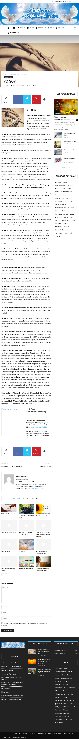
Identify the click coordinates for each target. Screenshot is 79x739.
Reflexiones (42, 28)
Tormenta (58, 233)
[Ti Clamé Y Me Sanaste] (9, 508)
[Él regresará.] (26, 544)
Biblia (52, 28)
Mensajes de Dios (14, 74)
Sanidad (58, 230)
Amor (65, 182)
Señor (64, 230)
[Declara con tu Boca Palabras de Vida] (43, 561)
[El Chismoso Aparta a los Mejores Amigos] (58, 160)
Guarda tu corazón (42, 516)
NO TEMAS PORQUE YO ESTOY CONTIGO (11, 678)
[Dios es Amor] (9, 544)
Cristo (57, 192)
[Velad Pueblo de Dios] (58, 144)
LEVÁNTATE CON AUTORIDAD (11, 467)
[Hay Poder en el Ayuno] (26, 561)
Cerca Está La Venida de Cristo (11, 666)
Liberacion (71, 201)
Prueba (65, 217)
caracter (70, 185)
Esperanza (66, 195)
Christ (64, 188)
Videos (32, 28)
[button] (75, 28)
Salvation (66, 227)
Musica (22, 28)
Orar (72, 208)
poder (72, 214)
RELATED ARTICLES (18, 498)
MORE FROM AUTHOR (34, 498)
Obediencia (59, 208)
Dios (71, 192)
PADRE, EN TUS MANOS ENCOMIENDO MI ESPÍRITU (44, 661)
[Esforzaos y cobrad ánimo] (58, 135)
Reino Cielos (66, 220)
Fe (67, 198)
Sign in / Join (72, 1)
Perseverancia (60, 214)
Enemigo (58, 195)
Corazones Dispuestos (8, 532)
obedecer (63, 204)
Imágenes (61, 28)
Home (5, 74)
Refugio (57, 220)
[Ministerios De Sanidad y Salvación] (39, 14)
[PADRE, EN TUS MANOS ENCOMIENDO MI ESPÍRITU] (32, 661)
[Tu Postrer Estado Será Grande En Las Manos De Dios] (32, 671)
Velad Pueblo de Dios (70, 141)
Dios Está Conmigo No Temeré (11, 699)
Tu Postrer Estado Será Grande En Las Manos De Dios (44, 671)
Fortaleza (58, 201)
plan (67, 214)
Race (71, 217)
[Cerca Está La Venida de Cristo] (26, 509)
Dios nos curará (60, 117)
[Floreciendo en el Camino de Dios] (43, 544)
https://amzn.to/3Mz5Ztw (39, 427)
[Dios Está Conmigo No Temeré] (9, 561)
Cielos (69, 188)
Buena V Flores (9, 85)
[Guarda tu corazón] (43, 509)
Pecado (57, 211)
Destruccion (65, 192)
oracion (66, 208)
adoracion (58, 182)
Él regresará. (23, 551)
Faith (63, 198)
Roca (73, 220)
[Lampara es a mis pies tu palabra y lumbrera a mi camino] (43, 525)
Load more (65, 167)
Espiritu (57, 198)
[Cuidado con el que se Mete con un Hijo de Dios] (32, 651)
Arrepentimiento (60, 185)
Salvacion (58, 227)
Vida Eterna (59, 236)
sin (68, 230)
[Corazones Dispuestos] (9, 525)
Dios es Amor (5, 551)
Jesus (65, 201)
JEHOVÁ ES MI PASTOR (43, 467)
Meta (57, 204)
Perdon (64, 211)
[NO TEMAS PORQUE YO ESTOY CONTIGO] (26, 525)
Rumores (58, 224)
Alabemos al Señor (69, 150)
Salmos (65, 224)
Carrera (57, 188)
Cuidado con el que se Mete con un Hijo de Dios (44, 651)
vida (71, 233)
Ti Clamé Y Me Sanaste (8, 514)
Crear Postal (14, 33)
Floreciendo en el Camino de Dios (12, 696)
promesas (58, 217)
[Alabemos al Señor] (58, 152)
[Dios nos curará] (66, 107)
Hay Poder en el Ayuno (26, 568)
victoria (65, 233)
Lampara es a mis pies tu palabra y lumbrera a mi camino (43, 534)
